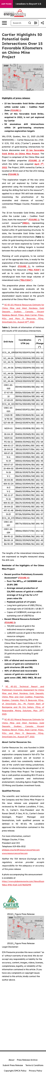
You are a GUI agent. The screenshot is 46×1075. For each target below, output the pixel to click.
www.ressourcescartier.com (15, 853)
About (11, 1060)
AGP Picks (6, 4)
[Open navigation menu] (4, 22)
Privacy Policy (35, 1070)
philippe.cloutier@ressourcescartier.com (21, 850)
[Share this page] (42, 22)
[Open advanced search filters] (36, 23)
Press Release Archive (27, 1060)
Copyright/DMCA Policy (15, 1070)
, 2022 (31, 322)
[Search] (30, 23)
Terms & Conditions (34, 1065)
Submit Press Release (13, 1065)
